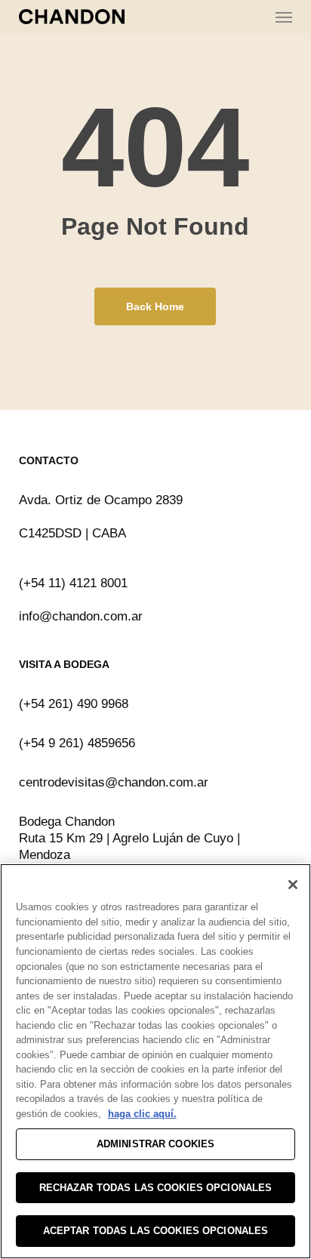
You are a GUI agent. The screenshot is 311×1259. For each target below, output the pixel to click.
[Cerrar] (292, 884)
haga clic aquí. (142, 1113)
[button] (284, 16)
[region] (155, 1061)
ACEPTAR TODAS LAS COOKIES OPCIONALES (156, 1230)
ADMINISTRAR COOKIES (155, 1144)
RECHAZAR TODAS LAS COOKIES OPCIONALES (156, 1187)
